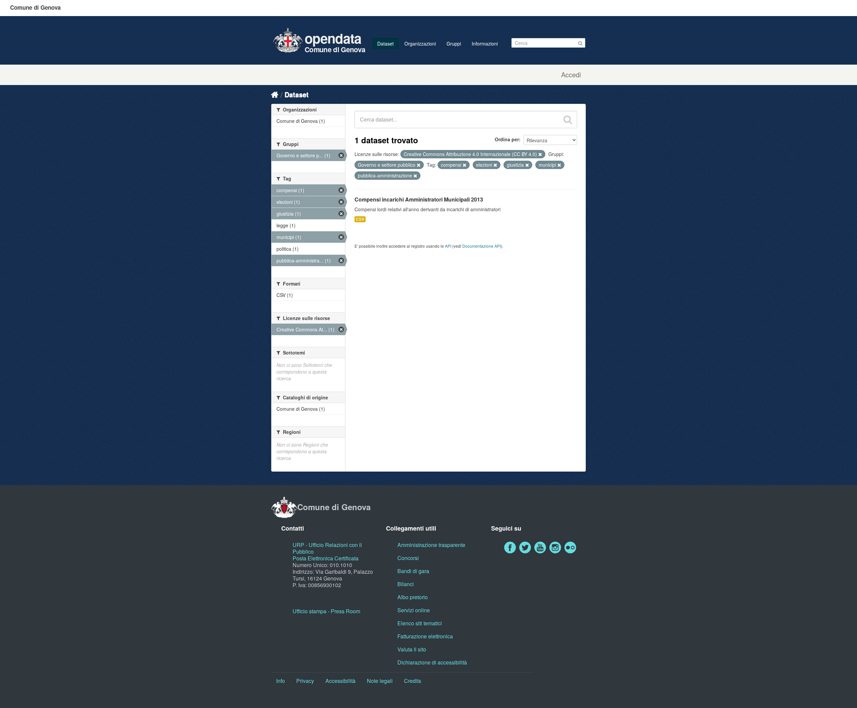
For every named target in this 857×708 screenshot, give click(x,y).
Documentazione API (481, 246)
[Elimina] (540, 154)
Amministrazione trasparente (431, 545)
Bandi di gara (413, 571)
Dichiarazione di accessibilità (432, 662)
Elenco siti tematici (419, 623)
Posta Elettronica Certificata (326, 558)
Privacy (305, 681)
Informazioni (485, 43)
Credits (412, 681)
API (448, 246)
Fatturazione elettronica (425, 636)
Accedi (571, 74)
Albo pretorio (412, 597)
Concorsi (408, 558)
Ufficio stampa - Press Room (326, 611)
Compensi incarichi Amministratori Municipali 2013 (419, 199)
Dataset (385, 43)
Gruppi (454, 43)
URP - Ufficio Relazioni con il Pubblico (327, 548)
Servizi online (413, 610)
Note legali (380, 681)
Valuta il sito (411, 649)
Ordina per (507, 139)
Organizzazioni (420, 43)
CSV (360, 219)
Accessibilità (340, 681)
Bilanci (405, 584)
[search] (567, 119)
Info (280, 681)
